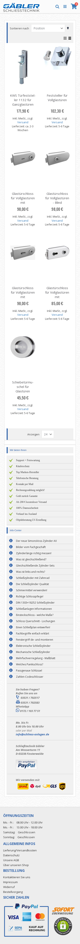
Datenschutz (11, 855)
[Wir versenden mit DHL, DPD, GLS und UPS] (41, 790)
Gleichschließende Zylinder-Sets (35, 565)
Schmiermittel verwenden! (31, 590)
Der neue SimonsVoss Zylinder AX (36, 541)
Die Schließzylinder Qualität (32, 584)
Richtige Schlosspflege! (29, 596)
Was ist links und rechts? (30, 572)
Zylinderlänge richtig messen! (33, 553)
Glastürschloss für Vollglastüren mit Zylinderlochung (23, 294)
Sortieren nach (19, 28)
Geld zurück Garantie (27, 496)
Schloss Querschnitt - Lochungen (35, 621)
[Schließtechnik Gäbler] (21, 6)
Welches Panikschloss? (29, 664)
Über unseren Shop (16, 865)
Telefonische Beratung (27, 478)
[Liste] (69, 38)
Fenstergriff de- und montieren (34, 639)
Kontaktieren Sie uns (16, 877)
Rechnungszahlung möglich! (30, 490)
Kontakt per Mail (24, 484)
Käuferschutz (22, 466)
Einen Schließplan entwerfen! (33, 627)
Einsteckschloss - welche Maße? (34, 615)
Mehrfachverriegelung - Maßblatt (35, 658)
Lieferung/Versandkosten (20, 850)
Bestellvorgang (13, 892)
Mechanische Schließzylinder (33, 652)
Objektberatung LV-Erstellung (31, 519)
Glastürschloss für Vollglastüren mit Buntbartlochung (23, 200)
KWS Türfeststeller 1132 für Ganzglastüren (23, 99)
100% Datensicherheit (27, 507)
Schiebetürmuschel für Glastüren (22, 386)
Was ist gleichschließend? (31, 559)
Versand (22, 122)
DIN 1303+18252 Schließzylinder (35, 602)
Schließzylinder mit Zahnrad (32, 578)
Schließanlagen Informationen (34, 609)
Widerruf (9, 887)
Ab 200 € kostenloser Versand (31, 502)
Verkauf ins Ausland (26, 513)
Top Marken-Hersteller (27, 472)
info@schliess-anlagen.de (32, 734)
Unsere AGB (11, 860)
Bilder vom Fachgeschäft (31, 547)
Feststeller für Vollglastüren (57, 97)
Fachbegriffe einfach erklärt (32, 633)
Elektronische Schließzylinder (33, 646)
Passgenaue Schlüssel (29, 670)
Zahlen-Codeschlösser (29, 677)
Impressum (10, 882)
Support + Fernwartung (28, 460)
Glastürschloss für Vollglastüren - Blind (57, 198)
